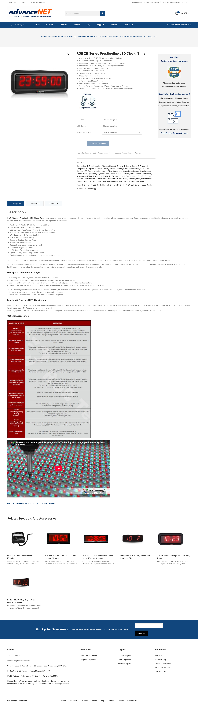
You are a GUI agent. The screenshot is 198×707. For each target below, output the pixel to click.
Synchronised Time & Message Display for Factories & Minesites (124, 174)
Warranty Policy (161, 671)
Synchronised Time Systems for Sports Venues (126, 181)
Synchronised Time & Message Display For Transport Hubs (101, 176)
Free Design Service (88, 656)
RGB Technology (89, 188)
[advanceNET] (30, 13)
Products (73, 701)
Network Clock (108, 185)
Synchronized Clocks (143, 185)
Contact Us (128, 25)
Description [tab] (16, 203)
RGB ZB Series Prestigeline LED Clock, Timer (26, 218)
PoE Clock (129, 185)
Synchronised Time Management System (123, 179)
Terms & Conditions (163, 663)
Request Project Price (89, 660)
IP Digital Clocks (93, 166)
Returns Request (124, 663)
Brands (94, 701)
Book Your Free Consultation (179, 25)
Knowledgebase (124, 660)
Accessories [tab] (34, 203)
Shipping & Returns (162, 667)
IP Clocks (86, 185)
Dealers (121, 701)
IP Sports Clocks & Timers (112, 166)
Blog (102, 701)
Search (102, 13)
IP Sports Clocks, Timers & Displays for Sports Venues (117, 169)
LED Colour (81, 126)
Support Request (124, 656)
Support (111, 701)
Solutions (84, 701)
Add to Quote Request (98, 143)
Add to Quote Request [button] (25, 549)
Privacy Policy (160, 660)
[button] (68, 54)
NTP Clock (120, 185)
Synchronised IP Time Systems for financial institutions (116, 171)
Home (37, 25)
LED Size (80, 120)
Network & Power (84, 132)
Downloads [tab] (53, 203)
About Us (158, 656)
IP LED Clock (96, 185)
